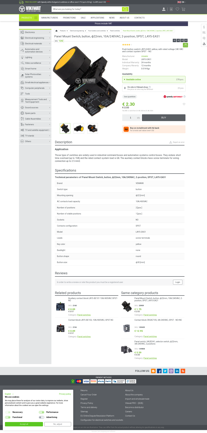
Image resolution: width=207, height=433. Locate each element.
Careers (128, 411)
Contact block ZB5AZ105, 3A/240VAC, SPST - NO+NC (158, 320)
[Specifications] (204, 32)
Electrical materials (33, 43)
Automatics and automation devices (34, 50)
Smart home (30, 69)
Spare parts (30, 113)
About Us (124, 18)
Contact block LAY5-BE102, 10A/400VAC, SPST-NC (90, 320)
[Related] (204, 44)
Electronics (30, 32)
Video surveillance (33, 63)
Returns (84, 390)
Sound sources (31, 107)
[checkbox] (8, 412)
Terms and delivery (89, 407)
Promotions (69, 18)
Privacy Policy (87, 403)
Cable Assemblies (33, 119)
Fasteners (29, 124)
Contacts (139, 18)
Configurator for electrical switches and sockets (102, 420)
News (112, 18)
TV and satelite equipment (37, 130)
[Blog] (153, 371)
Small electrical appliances (37, 82)
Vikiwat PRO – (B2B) (134, 403)
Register (84, 399)
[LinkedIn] (177, 371)
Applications (97, 18)
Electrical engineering (34, 38)
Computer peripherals (34, 88)
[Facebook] (159, 371)
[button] (9, 394)
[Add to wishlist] (184, 104)
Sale (83, 18)
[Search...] (125, 9)
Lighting (28, 57)
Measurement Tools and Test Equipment (36, 100)
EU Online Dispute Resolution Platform (97, 416)
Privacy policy (65, 394)
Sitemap (84, 411)
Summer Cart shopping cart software (103, 431)
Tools (27, 94)
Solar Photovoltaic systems (33, 75)
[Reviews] (204, 38)
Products (27, 18)
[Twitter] (165, 371)
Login (177, 282)
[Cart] (184, 9)
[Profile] (163, 9)
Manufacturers (49, 18)
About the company (134, 395)
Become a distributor (134, 407)
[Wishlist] (177, 9)
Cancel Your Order (89, 395)
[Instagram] (171, 371)
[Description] (204, 27)
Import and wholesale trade (137, 399)
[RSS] (183, 371)
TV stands (29, 136)
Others (28, 141)
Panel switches (84, 315)
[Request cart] (171, 9)
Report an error (178, 142)
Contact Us (130, 416)
